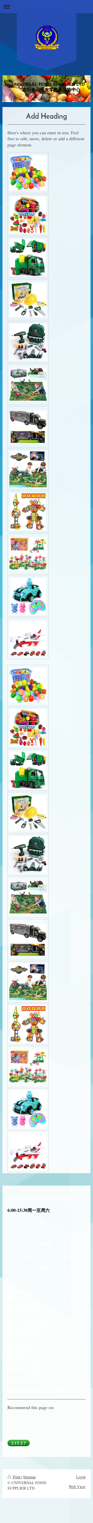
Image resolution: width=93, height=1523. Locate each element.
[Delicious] (34, 1420)
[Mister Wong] (64, 1420)
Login (81, 1476)
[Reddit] (49, 1420)
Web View (77, 1486)
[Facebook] (19, 1420)
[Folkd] (57, 1420)
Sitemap (29, 1476)
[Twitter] (27, 1420)
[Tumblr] (79, 1420)
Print (16, 1476)
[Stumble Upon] (71, 1420)
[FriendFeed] (27, 1430)
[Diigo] (19, 1430)
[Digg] (42, 1420)
